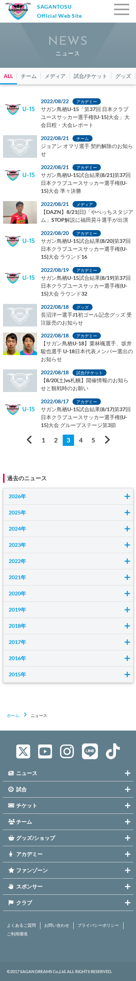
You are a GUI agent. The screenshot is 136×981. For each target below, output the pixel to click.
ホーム (13, 715)
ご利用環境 (17, 934)
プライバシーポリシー (98, 925)
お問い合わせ (56, 925)
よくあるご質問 (21, 925)
